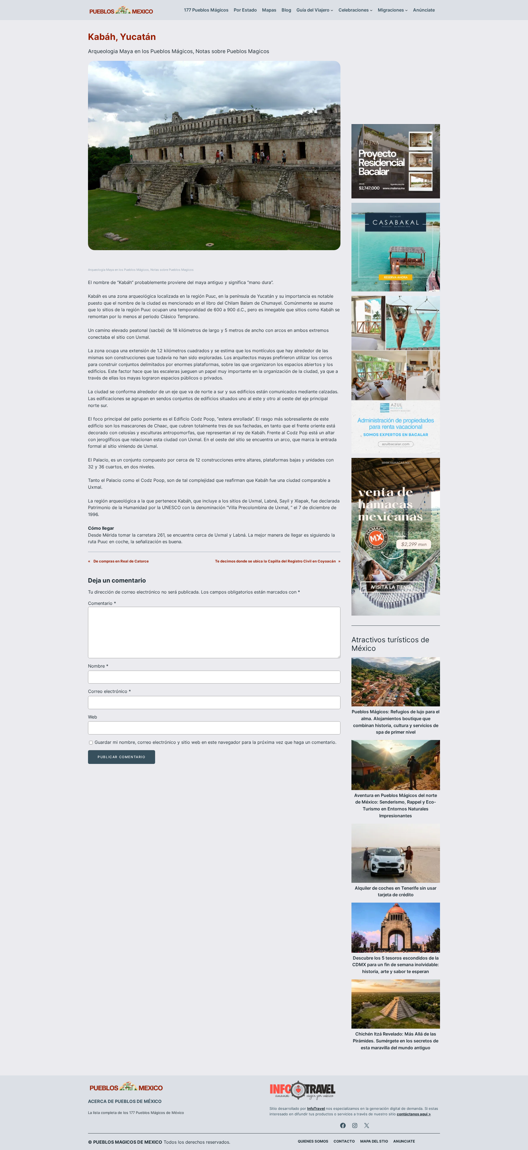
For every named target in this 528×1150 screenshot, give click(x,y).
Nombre (98, 666)
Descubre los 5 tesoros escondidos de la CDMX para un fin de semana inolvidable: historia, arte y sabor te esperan (395, 964)
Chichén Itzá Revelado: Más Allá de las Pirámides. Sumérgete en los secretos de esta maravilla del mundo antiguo (395, 1040)
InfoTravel (316, 1109)
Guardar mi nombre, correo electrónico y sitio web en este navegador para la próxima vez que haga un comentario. (215, 742)
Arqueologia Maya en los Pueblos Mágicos (140, 51)
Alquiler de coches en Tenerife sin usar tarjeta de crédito (395, 891)
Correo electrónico (109, 691)
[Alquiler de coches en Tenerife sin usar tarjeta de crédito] (395, 854)
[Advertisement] (395, 75)
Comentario (102, 603)
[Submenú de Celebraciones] (371, 10)
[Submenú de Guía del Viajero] (332, 10)
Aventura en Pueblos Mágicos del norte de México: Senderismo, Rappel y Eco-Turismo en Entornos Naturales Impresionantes (395, 805)
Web (92, 717)
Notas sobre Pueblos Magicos (232, 51)
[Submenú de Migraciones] (406, 10)
